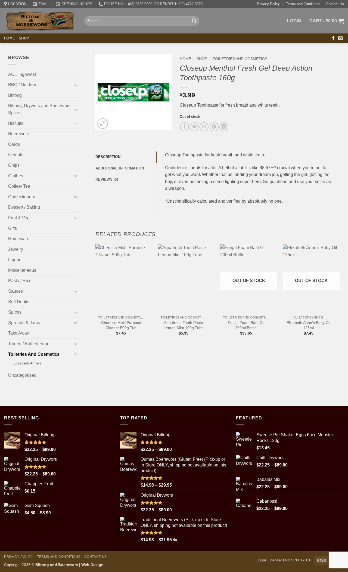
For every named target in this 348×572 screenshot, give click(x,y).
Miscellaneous (22, 270)
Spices (14, 312)
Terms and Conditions (303, 4)
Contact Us (335, 4)
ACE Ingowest (22, 74)
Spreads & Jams (24, 322)
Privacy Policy (268, 4)
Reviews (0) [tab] (106, 179)
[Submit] (194, 21)
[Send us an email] (340, 38)
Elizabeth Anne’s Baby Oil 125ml (308, 325)
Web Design (92, 564)
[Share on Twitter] (194, 126)
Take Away (18, 333)
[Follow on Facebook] (333, 38)
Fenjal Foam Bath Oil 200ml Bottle (246, 325)
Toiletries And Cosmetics (34, 354)
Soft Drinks (18, 301)
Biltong (15, 95)
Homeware (18, 238)
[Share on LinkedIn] (223, 126)
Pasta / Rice (20, 280)
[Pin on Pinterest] (214, 126)
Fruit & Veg (19, 217)
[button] (294, 21)
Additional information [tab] (119, 168)
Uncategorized (22, 375)
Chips (14, 165)
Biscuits (15, 123)
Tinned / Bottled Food (28, 343)
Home (9, 38)
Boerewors (18, 133)
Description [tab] (107, 157)
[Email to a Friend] (204, 126)
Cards (14, 144)
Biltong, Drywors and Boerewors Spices (39, 109)
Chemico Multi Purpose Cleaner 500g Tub (121, 325)
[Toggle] (75, 85)
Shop (24, 38)
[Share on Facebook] (184, 126)
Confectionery (21, 196)
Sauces (15, 291)
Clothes (15, 176)
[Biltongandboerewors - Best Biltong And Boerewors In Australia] (40, 21)
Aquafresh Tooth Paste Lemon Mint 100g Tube (184, 325)
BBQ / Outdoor (22, 84)
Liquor (14, 259)
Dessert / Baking (24, 207)
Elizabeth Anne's (27, 363)
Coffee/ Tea (19, 186)
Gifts (12, 228)
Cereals (15, 154)
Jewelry (15, 249)
